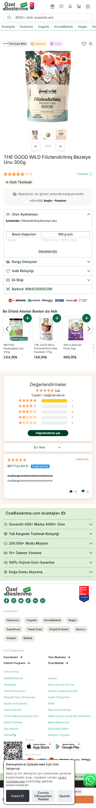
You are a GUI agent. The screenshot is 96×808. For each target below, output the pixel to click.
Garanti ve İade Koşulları (63, 691)
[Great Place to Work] (32, 6)
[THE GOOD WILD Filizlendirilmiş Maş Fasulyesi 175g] (46, 329)
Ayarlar (64, 796)
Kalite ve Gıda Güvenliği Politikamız (69, 716)
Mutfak (28, 638)
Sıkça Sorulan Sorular (61, 684)
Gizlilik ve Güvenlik (15, 703)
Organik (32, 620)
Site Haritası (11, 728)
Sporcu (80, 629)
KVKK (51, 703)
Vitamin (11, 638)
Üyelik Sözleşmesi (59, 697)
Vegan (72, 620)
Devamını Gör (48, 251)
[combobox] (52, 17)
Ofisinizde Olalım (58, 728)
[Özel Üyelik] (52, 6)
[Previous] (7, 329)
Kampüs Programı (59, 735)
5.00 (57, 390)
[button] (79, 6)
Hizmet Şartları (13, 709)
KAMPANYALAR (13, 678)
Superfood (13, 629)
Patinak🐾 (10, 735)
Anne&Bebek (52, 620)
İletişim (52, 678)
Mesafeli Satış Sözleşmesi (19, 697)
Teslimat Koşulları (14, 691)
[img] (16, 460)
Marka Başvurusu (58, 722)
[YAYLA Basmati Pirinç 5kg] (75, 329)
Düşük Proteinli (59, 629)
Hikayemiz (10, 684)
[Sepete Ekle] (27, 318)
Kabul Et (17, 796)
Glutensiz (13, 620)
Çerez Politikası (13, 722)
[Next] (89, 329)
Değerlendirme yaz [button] (48, 433)
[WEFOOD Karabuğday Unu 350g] (16, 329)
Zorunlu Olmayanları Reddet (43, 796)
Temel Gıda (34, 629)
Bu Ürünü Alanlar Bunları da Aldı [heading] (30, 311)
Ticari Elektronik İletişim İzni (21, 716)
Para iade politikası (59, 709)
